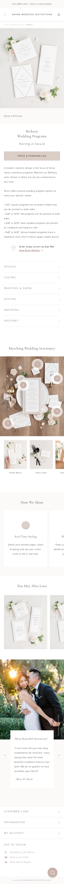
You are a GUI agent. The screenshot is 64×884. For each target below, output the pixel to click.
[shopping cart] (59, 14)
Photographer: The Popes (59, 725)
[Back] (5, 755)
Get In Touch (15, 845)
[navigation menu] (5, 14)
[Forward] (59, 755)
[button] (52, 872)
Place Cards (41, 472)
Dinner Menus (15, 472)
